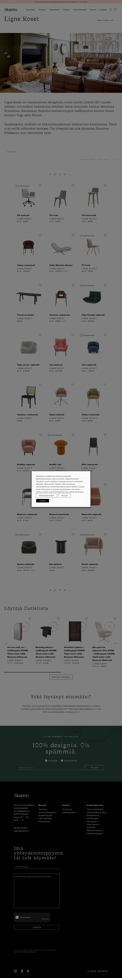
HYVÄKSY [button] (42, 501)
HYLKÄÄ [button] (64, 495)
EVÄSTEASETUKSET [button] (46, 495)
